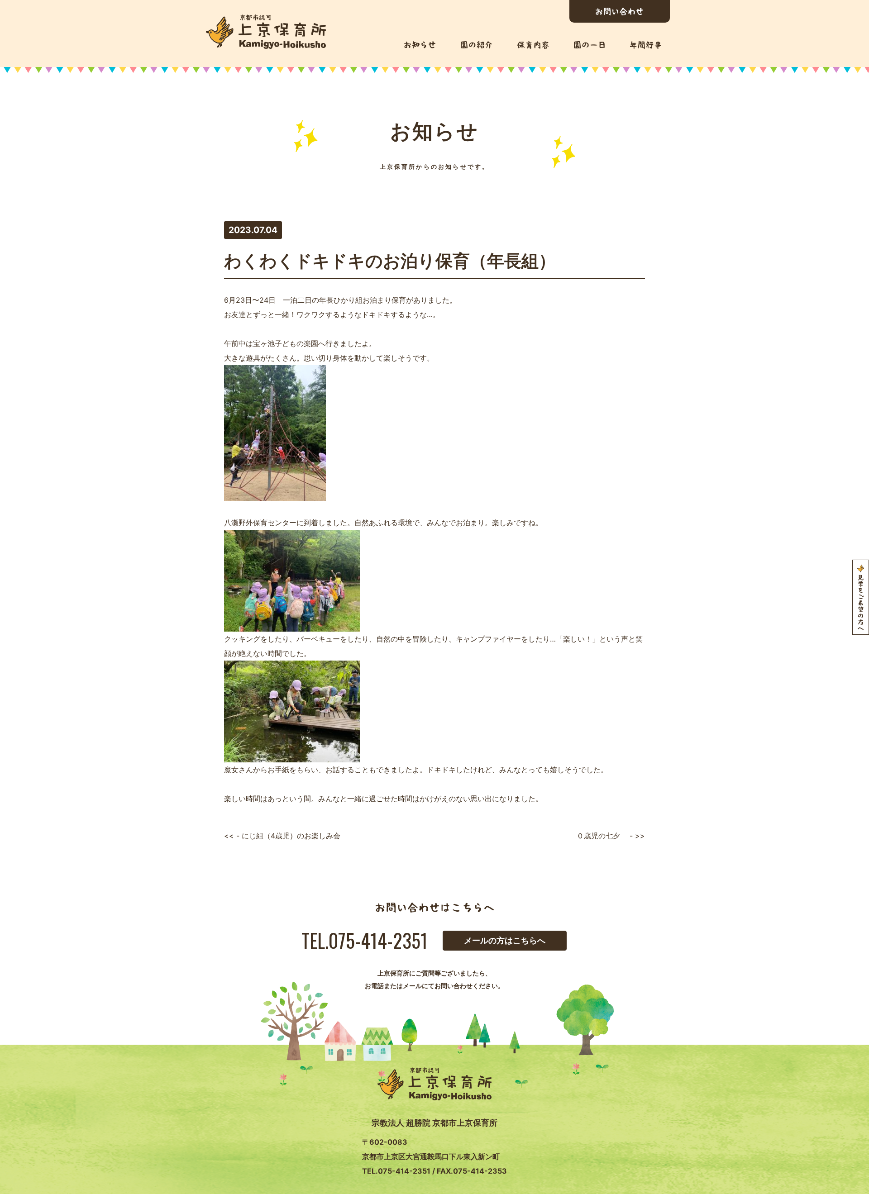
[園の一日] (589, 45)
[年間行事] (645, 45)
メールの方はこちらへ (504, 940)
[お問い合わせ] (619, 11)
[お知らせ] (420, 45)
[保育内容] (533, 45)
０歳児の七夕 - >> (611, 835)
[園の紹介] (476, 45)
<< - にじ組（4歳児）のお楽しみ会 (282, 835)
